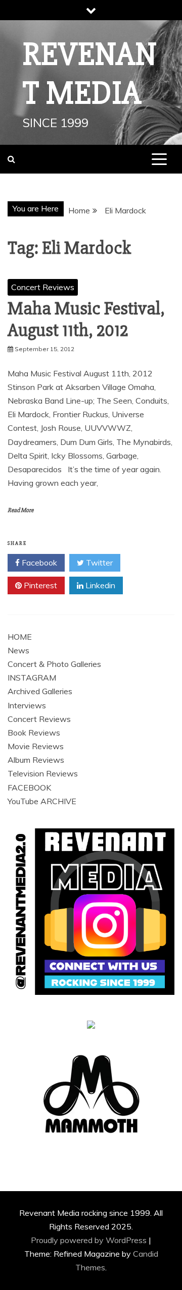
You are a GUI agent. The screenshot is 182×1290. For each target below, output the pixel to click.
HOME (20, 637)
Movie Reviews (36, 746)
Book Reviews (34, 732)
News (18, 650)
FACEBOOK (29, 787)
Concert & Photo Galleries (54, 664)
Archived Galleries (40, 691)
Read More (20, 510)
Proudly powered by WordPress (90, 1240)
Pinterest (39, 585)
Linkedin (99, 585)
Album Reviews (36, 760)
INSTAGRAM (32, 677)
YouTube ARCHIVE (42, 801)
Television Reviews (43, 773)
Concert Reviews (42, 287)
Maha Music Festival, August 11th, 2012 (86, 320)
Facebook (38, 562)
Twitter (98, 562)
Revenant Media (90, 74)
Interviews (27, 705)
